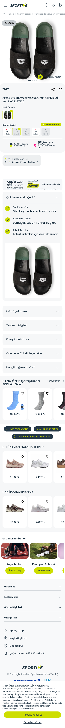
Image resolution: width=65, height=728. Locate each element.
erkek (11, 14)
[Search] (47, 5)
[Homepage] (18, 5)
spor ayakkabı (24, 14)
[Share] (53, 90)
